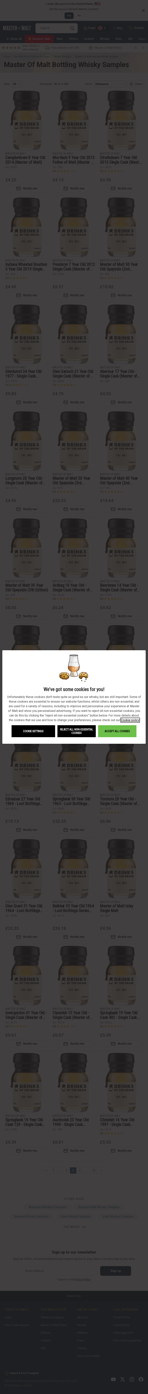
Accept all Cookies (117, 731)
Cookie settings (33, 731)
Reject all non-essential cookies (76, 731)
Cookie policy (130, 720)
